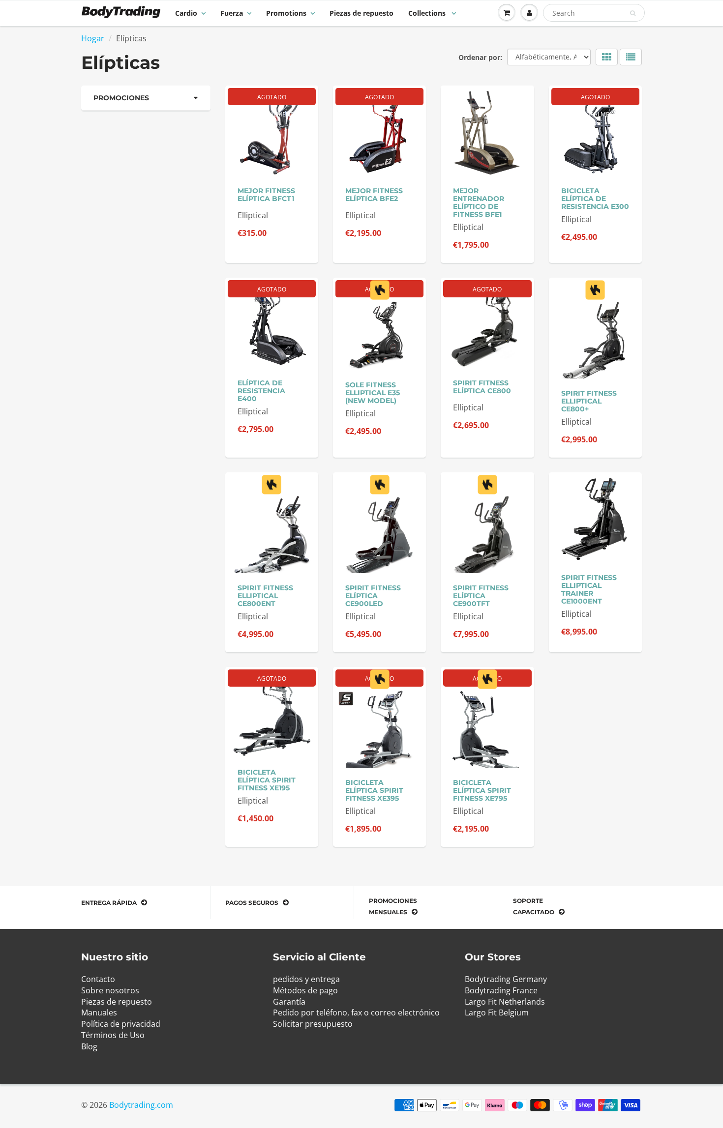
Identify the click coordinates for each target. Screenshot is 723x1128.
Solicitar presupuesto (313, 1023)
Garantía (289, 1001)
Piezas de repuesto (361, 13)
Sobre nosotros (110, 990)
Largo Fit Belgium (497, 1012)
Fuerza (231, 13)
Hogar (92, 38)
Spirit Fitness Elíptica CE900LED (373, 595)
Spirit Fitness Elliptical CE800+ (589, 401)
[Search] (633, 13)
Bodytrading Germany (506, 979)
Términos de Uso (113, 1035)
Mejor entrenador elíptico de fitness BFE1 (478, 202)
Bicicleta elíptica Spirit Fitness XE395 (374, 790)
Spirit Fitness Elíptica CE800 (482, 386)
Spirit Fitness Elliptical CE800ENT (265, 595)
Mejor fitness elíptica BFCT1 (266, 194)
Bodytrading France (501, 990)
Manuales (99, 1012)
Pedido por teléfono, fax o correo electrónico (356, 1012)
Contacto (98, 979)
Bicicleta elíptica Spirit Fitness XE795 (482, 790)
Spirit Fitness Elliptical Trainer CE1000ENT (589, 589)
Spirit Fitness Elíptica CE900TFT (481, 595)
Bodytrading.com (141, 1104)
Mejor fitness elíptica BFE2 (374, 194)
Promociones (121, 97)
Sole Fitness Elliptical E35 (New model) (372, 392)
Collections (428, 13)
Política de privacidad (120, 1023)
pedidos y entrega (306, 979)
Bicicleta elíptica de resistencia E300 (595, 198)
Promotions (286, 13)
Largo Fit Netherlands (505, 1001)
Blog (89, 1046)
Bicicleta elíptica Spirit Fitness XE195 (267, 780)
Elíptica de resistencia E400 (261, 390)
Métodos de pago (305, 990)
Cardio (186, 13)
